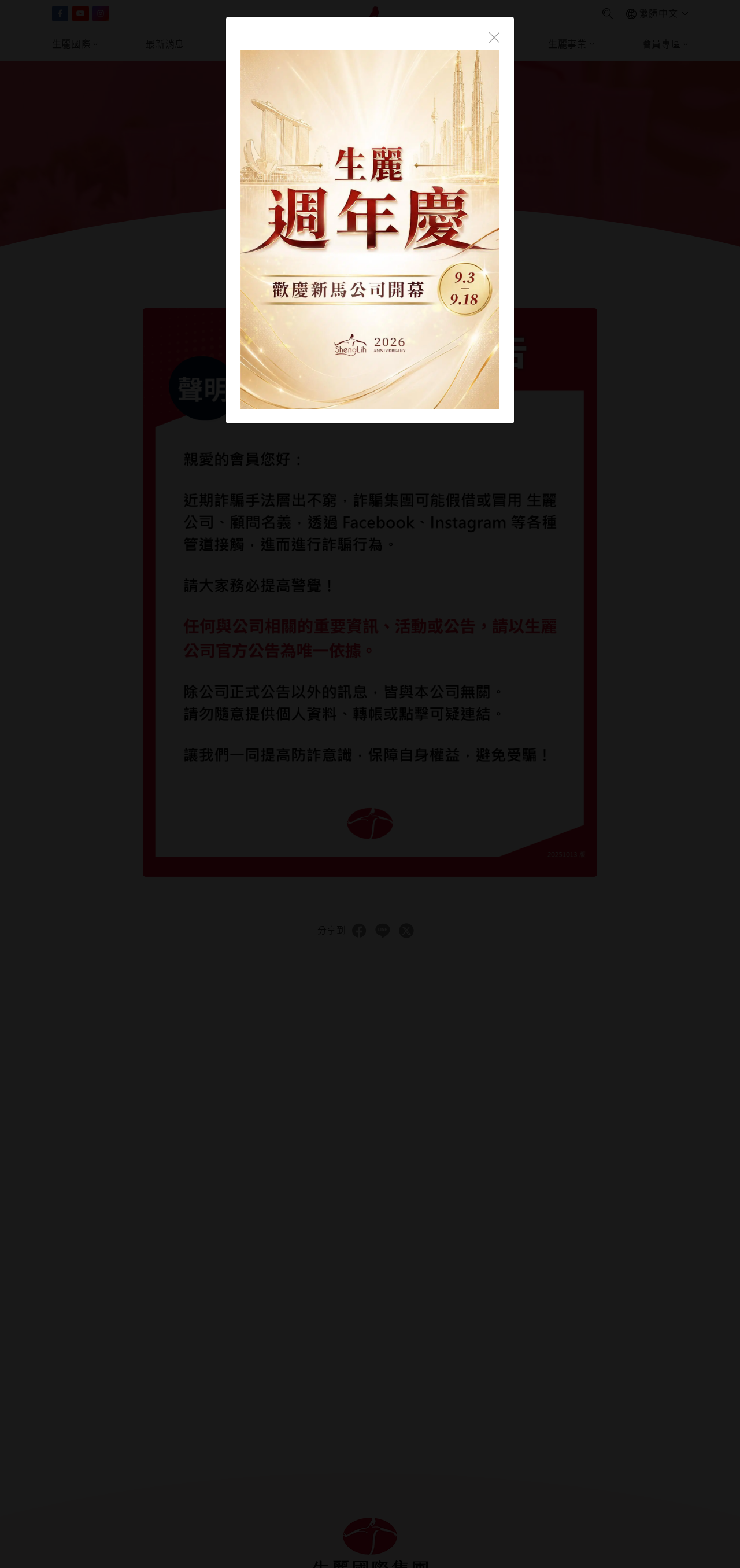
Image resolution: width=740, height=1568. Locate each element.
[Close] (494, 36)
